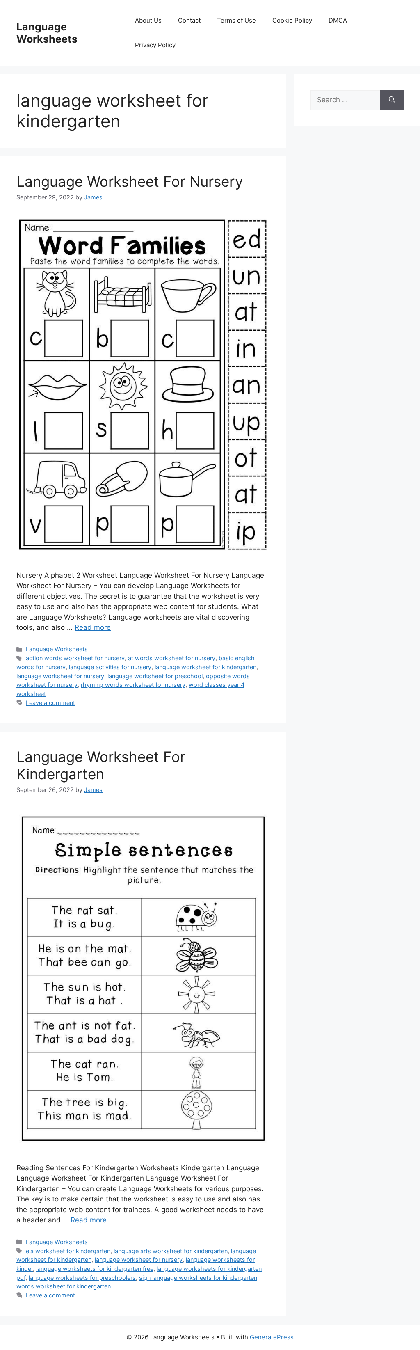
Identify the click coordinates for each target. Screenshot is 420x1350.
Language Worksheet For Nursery (129, 181)
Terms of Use (236, 20)
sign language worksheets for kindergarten (198, 1277)
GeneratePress (272, 1337)
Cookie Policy (292, 20)
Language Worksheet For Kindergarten (100, 765)
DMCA (338, 20)
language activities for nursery (110, 667)
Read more (93, 627)
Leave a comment (50, 702)
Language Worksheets (47, 33)
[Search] (392, 100)
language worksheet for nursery (60, 676)
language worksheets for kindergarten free (94, 1268)
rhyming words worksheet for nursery (133, 684)
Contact (189, 20)
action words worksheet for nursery (75, 657)
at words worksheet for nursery (171, 657)
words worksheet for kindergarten (63, 1286)
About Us (148, 20)
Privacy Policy (155, 45)
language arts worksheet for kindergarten (171, 1250)
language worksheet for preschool (155, 676)
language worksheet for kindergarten (205, 667)
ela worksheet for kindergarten (68, 1250)
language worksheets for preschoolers (82, 1277)
